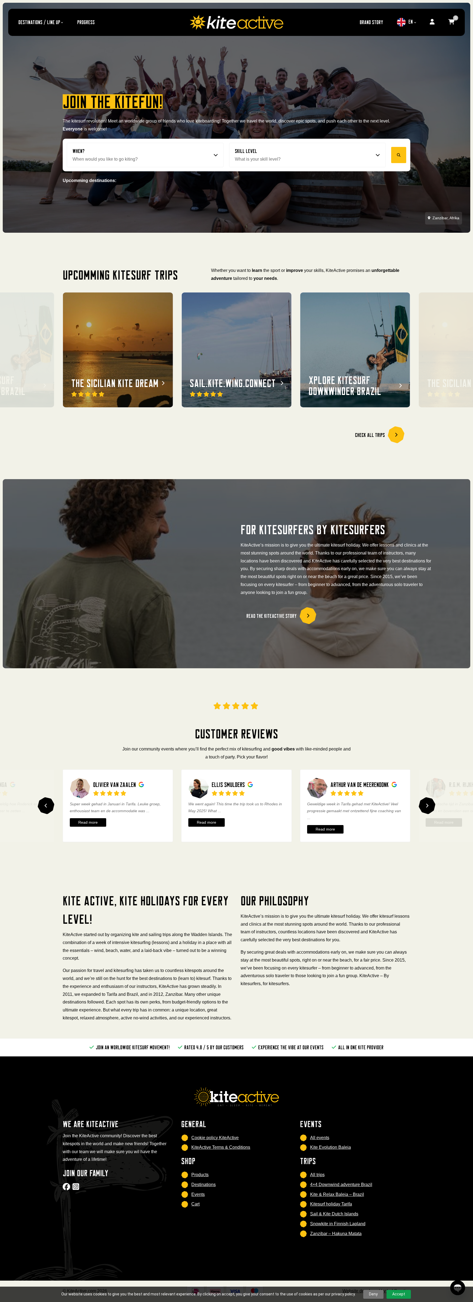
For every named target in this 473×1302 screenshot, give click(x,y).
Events (198, 1194)
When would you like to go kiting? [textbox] (105, 159)
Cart (195, 1204)
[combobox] (145, 159)
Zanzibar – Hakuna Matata (336, 1233)
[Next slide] (427, 805)
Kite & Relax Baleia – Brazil (337, 1194)
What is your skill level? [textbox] (258, 159)
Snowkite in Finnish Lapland (337, 1223)
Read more (88, 822)
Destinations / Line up (39, 22)
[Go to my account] (432, 22)
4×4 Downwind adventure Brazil (341, 1184)
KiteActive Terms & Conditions (220, 1147)
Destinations (203, 1184)
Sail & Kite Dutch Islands (334, 1214)
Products (200, 1174)
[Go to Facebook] (67, 1188)
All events (319, 1137)
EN (410, 21)
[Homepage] (236, 22)
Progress (86, 22)
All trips (317, 1174)
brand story (371, 22)
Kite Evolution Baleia (330, 1147)
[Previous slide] (46, 805)
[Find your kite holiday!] (398, 155)
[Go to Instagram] (76, 1188)
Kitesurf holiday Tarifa (331, 1204)
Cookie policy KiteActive (215, 1137)
